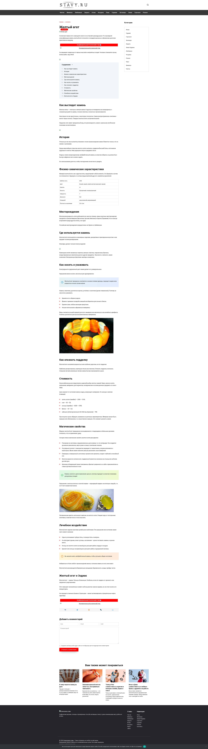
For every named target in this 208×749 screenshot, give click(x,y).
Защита (86, 12)
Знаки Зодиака (130, 47)
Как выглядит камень (71, 69)
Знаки (130, 12)
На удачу (101, 12)
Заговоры (123, 12)
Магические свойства (70, 90)
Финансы (69, 12)
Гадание (114, 12)
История (66, 71)
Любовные (78, 12)
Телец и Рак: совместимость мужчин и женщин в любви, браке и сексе (115, 687)
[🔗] (89, 48)
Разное (145, 12)
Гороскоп (137, 12)
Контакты (139, 726)
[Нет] (206, 746)
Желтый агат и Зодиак (71, 96)
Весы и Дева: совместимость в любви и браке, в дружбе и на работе (138, 686)
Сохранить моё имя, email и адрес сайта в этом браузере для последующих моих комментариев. (85, 645)
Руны (107, 12)
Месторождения (69, 77)
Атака (94, 12)
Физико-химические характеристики (75, 74)
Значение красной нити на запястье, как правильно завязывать (91, 686)
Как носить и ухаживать (71, 82)
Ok (144, 746)
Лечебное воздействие (71, 93)
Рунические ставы (69, 740)
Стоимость (67, 88)
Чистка (62, 12)
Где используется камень (72, 79)
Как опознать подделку (71, 85)
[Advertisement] (136, 99)
